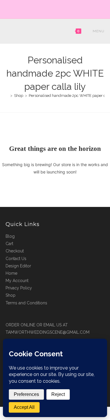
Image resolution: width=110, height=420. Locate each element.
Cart (9, 243)
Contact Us (16, 258)
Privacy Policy (19, 288)
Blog (10, 236)
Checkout (15, 251)
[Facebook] (52, 8)
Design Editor (18, 266)
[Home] (7, 95)
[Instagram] (58, 8)
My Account (17, 280)
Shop (11, 295)
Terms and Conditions (26, 303)
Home (11, 273)
